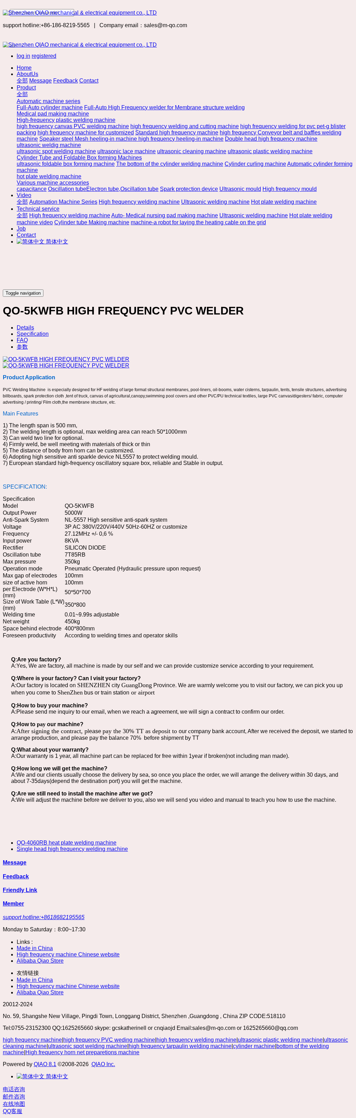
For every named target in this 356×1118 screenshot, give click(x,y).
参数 (22, 347)
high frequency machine (32, 1040)
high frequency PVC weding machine (109, 1040)
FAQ (22, 340)
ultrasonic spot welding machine (87, 1046)
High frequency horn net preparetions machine (82, 1052)
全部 (22, 81)
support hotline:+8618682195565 (43, 917)
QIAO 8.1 (45, 1064)
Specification (33, 334)
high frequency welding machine (196, 1040)
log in (23, 56)
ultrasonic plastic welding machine (280, 1040)
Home (24, 68)
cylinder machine (254, 1046)
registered (44, 56)
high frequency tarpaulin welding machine (180, 1046)
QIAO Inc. (103, 1064)
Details (25, 328)
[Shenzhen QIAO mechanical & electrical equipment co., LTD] (178, 13)
